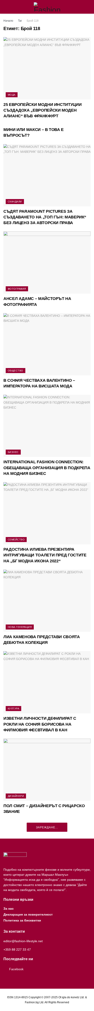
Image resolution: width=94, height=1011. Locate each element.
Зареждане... (47, 827)
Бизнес (13, 452)
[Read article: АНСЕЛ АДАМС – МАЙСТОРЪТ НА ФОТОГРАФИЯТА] (47, 262)
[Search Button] (89, 7)
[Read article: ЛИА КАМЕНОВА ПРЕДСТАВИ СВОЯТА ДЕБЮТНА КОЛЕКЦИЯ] (47, 601)
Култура (13, 708)
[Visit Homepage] (47, 6)
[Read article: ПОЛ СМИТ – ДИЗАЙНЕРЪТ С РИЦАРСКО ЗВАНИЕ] (47, 770)
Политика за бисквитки (22, 920)
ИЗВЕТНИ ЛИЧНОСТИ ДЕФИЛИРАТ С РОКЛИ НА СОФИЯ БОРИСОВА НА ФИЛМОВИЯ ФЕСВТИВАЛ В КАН (39, 724)
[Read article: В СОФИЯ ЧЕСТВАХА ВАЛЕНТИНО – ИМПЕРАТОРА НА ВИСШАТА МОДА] (47, 344)
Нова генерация (20, 627)
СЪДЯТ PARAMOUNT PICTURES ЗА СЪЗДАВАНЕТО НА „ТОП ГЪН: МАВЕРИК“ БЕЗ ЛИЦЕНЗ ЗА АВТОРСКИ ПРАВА (44, 217)
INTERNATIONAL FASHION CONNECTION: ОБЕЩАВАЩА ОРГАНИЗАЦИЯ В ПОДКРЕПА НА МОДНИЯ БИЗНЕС (46, 468)
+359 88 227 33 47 (17, 949)
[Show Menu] (5, 7)
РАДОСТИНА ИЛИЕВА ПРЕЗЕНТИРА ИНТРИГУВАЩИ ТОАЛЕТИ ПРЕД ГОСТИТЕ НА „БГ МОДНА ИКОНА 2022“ (44, 555)
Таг (20, 20)
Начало (8, 20)
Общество (15, 370)
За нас (8, 908)
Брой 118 (33, 20)
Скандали (15, 201)
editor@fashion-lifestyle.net (23, 941)
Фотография (17, 288)
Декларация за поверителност (28, 914)
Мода (12, 94)
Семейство (16, 539)
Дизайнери (16, 796)
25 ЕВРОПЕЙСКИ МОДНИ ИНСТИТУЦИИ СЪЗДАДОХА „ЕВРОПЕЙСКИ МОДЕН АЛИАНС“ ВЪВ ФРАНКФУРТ (42, 110)
